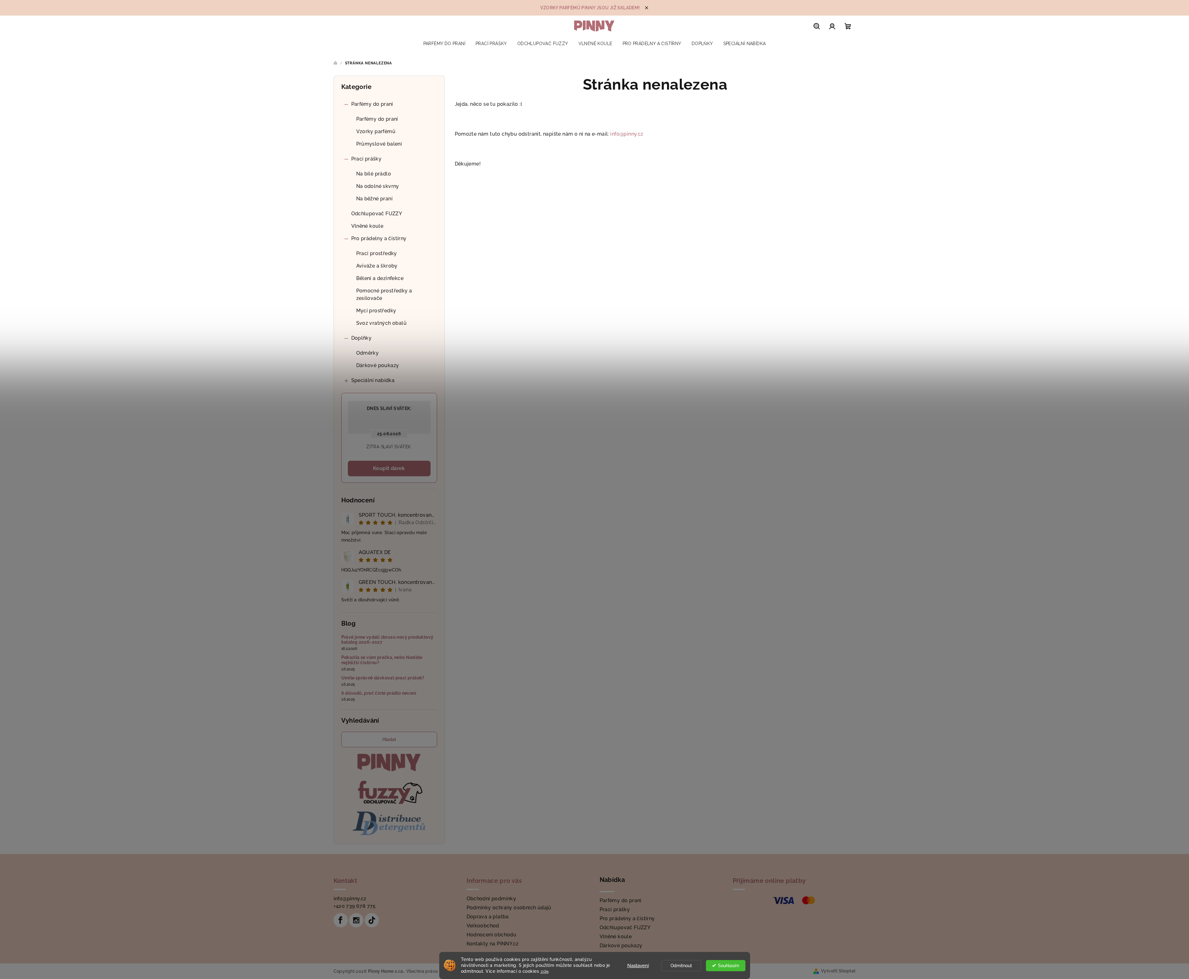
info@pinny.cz (626, 134)
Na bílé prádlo (373, 174)
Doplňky (361, 338)
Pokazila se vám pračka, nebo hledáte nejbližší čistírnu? (381, 660)
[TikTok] (372, 920)
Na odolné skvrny (377, 186)
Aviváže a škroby (377, 266)
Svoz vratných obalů (381, 323)
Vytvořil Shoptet (838, 970)
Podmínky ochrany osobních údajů (509, 908)
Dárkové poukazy (377, 365)
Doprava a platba (488, 917)
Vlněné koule (367, 226)
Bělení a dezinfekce (380, 278)
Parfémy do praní (372, 104)
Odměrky (367, 353)
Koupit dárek (389, 468)
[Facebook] (341, 920)
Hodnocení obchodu (492, 935)
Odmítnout (681, 965)
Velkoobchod (483, 926)
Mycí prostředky (376, 311)
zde (545, 971)
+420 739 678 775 (355, 906)
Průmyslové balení (379, 144)
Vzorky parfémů (376, 131)
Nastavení (638, 965)
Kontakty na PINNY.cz (493, 944)
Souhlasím (728, 965)
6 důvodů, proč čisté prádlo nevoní (379, 693)
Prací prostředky (376, 253)
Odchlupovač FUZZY (376, 214)
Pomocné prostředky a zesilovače (384, 294)
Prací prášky (366, 159)
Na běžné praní (374, 199)
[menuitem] (444, 43)
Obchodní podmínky (491, 899)
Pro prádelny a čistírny (379, 238)
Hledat (389, 739)
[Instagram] (356, 920)
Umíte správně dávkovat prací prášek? (383, 677)
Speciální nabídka (373, 380)
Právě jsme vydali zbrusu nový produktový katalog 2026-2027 (387, 640)
